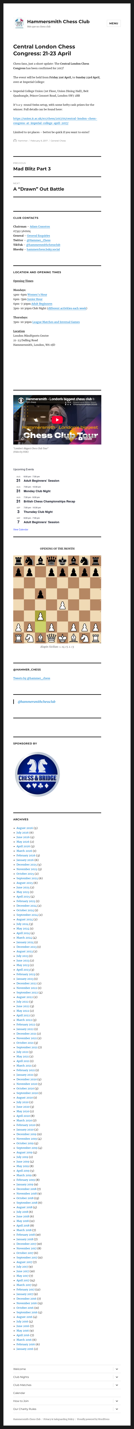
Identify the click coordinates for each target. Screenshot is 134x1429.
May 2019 (23, 1166)
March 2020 (24, 1120)
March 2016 (24, 1339)
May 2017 (23, 1275)
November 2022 (27, 988)
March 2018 (24, 1230)
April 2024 (23, 933)
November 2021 (27, 1038)
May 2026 (23, 841)
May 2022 (23, 1010)
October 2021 (25, 1042)
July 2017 (22, 1266)
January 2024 (25, 942)
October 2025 (25, 873)
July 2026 (23, 832)
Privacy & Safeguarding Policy (58, 1419)
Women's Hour (37, 294)
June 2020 (23, 1106)
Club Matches (22, 1385)
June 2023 (23, 960)
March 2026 (24, 850)
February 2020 (26, 1125)
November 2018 (27, 1193)
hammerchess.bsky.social (43, 249)
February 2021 (26, 1070)
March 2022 (24, 1020)
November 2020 (27, 1083)
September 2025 (27, 878)
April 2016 (23, 1335)
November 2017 (27, 1248)
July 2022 (23, 1001)
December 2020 (27, 1079)
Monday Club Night (37, 491)
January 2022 (25, 1029)
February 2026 (26, 855)
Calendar (19, 1393)
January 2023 (25, 978)
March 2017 (24, 1285)
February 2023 (26, 974)
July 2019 (22, 1157)
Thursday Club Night (38, 512)
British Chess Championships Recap (49, 501)
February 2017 (26, 1289)
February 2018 (26, 1234)
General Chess (58, 140)
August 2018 (24, 1207)
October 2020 (25, 1088)
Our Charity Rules (24, 1409)
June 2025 (23, 887)
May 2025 (23, 892)
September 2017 (27, 1257)
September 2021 (27, 1047)
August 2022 (25, 997)
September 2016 (27, 1312)
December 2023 (27, 946)
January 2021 (25, 1074)
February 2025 (26, 901)
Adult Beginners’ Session (41, 480)
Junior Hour (34, 299)
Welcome (19, 1369)
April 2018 (23, 1225)
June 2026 (23, 837)
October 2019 (25, 1143)
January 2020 (25, 1129)
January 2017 (25, 1294)
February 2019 (26, 1179)
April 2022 (23, 1015)
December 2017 (26, 1243)
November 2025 (27, 869)
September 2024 (27, 914)
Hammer (23, 140)
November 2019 (27, 1138)
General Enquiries (38, 235)
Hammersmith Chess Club (58, 21)
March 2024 (24, 937)
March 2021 (24, 1065)
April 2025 (23, 896)
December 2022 (27, 983)
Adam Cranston (40, 226)
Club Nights (21, 1377)
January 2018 (25, 1239)
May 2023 (23, 965)
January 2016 (25, 1349)
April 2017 (23, 1280)
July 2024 (23, 924)
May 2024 (23, 928)
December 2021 (26, 1033)
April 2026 (23, 846)
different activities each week (67, 308)
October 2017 (25, 1253)
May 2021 (23, 1056)
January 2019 (25, 1184)
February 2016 (26, 1344)
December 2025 (27, 864)
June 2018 (23, 1216)
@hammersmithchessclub (43, 244)
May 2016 (23, 1330)
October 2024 (25, 910)
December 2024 (27, 905)
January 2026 (25, 860)
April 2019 (23, 1170)
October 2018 (25, 1198)
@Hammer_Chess (38, 240)
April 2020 (23, 1115)
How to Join (21, 1401)
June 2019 (23, 1161)
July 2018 (22, 1211)
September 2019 (27, 1147)
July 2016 (22, 1321)
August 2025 (25, 882)
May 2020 (23, 1111)
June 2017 (23, 1271)
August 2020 (25, 1097)
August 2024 (25, 919)
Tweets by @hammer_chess (31, 678)
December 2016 (26, 1298)
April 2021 (23, 1061)
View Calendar (20, 529)
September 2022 (27, 992)
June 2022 (23, 1006)
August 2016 (25, 1317)
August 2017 (24, 1262)
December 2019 (26, 1134)
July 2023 (22, 956)
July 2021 (22, 1052)
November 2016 (27, 1303)
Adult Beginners (41, 303)
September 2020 (27, 1093)
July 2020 (23, 1102)
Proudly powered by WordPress (93, 1419)
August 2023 (25, 951)
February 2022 (26, 1024)
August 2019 (25, 1152)
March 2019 (24, 1175)
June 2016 (23, 1326)
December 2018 (26, 1189)
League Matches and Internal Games (56, 322)
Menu (113, 23)
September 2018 (27, 1202)
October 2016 (25, 1307)
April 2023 (23, 969)
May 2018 (23, 1221)
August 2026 (25, 828)
